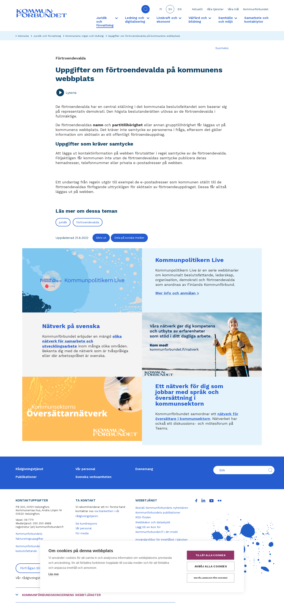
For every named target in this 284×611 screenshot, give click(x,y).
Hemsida (23, 36)
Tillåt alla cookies (210, 555)
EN (180, 9)
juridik (63, 222)
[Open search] (145, 9)
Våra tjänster (215, 9)
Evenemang (144, 469)
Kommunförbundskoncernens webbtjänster (61, 595)
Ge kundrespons (86, 523)
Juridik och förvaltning (47, 36)
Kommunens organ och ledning (84, 36)
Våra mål (233, 9)
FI (160, 9)
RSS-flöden (143, 517)
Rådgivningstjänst (29, 469)
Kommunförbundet (255, 9)
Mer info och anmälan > (177, 293)
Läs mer (53, 574)
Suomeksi (221, 48)
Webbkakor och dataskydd (152, 522)
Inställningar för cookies (211, 578)
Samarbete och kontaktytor (256, 19)
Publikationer (26, 477)
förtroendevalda (87, 222)
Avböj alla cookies (211, 566)
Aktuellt (197, 9)
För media (82, 533)
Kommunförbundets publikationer (157, 512)
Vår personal (85, 469)
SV (170, 9)
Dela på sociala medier (129, 237)
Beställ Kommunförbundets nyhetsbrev (161, 507)
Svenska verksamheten (93, 477)
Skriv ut (101, 237)
